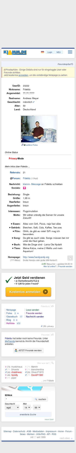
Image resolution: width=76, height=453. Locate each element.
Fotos (9, 313)
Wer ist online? (49, 266)
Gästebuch (11, 316)
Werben (31, 433)
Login (50, 52)
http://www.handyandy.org (36, 257)
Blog (8, 319)
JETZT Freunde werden (30, 350)
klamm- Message (32, 184)
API (48, 433)
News (22, 433)
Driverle (15, 369)
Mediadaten (38, 431)
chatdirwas (16, 372)
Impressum (51, 431)
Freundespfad (64, 63)
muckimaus (16, 366)
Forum (16, 178)
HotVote (10, 323)
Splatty (14, 374)
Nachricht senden (35, 316)
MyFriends (10, 341)
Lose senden (32, 309)
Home (61, 431)
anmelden (23, 74)
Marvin (34, 366)
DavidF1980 (37, 374)
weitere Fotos (31, 144)
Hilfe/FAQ (40, 433)
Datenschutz (19, 431)
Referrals (15, 172)
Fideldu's (45, 306)
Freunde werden (65, 266)
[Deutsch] (43, 52)
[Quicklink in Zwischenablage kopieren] (70, 258)
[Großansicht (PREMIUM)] (22, 144)
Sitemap (7, 431)
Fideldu (26, 178)
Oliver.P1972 (37, 372)
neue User (49, 419)
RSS (54, 433)
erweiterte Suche (28, 414)
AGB (29, 431)
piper (13, 377)
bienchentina (37, 369)
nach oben (65, 437)
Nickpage (11, 309)
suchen (42, 399)
